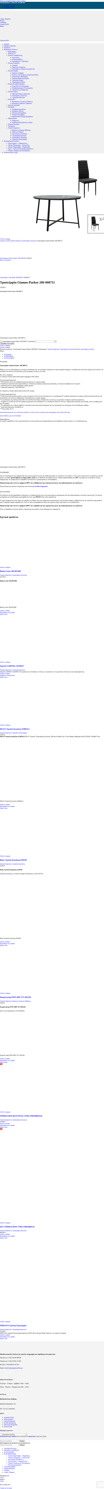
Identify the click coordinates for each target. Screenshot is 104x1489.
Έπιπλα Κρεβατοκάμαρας (16, 84)
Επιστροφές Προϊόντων (15, 1459)
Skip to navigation (6, 1)
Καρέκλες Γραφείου (18, 67)
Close (2, 1477)
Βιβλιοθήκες (12, 52)
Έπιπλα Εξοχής (13, 71)
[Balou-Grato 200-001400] (30, 565)
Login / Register (9, 1472)
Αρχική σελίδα (5, 241)
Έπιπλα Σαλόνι (13, 91)
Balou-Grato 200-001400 (10, 571)
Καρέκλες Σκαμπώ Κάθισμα (21, 130)
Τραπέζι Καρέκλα (14, 128)
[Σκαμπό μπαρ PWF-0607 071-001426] (30, 991)
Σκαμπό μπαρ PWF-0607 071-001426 (15, 997)
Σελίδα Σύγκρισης (10, 1423)
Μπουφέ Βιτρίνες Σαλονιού (21, 94)
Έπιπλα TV (12, 53)
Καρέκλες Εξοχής (18, 73)
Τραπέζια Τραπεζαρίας (19, 139)
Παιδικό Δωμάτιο (13, 124)
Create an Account (6, 1488)
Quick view (4, 614)
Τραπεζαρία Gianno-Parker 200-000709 (13, 258)
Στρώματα (11, 126)
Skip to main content (18, 1)
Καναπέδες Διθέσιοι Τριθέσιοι (22, 103)
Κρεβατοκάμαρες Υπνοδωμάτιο (22, 88)
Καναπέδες (11, 99)
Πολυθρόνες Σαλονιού (19, 96)
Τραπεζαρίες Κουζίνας (19, 137)
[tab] (7, 354)
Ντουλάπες (15, 57)
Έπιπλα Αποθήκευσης (15, 55)
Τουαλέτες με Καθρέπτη (20, 90)
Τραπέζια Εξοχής (17, 80)
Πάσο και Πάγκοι (18, 132)
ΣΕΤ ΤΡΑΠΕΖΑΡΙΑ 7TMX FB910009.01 (17, 1227)
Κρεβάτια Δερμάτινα (18, 109)
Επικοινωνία (8, 1426)
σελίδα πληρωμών (41, 486)
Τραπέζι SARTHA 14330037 (12, 666)
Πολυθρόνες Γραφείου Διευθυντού (23, 69)
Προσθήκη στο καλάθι (7, 343)
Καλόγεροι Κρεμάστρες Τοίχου (22, 122)
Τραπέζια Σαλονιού (18, 97)
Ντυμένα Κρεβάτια (18, 115)
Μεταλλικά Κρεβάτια (19, 113)
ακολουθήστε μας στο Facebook (10, 416)
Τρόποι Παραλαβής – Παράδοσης (19, 147)
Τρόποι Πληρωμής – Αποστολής (18, 145)
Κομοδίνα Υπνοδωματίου (20, 86)
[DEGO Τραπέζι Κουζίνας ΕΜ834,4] (30, 723)
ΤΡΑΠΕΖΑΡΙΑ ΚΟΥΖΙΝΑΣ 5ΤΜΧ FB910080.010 (21, 1116)
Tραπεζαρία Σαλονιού (19, 1329)
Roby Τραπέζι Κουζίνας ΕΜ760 (13, 860)
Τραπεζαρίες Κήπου (18, 82)
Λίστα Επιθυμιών (9, 1421)
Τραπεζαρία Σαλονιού (19, 135)
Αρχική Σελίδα (9, 1417)
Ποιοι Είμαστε (9, 1419)
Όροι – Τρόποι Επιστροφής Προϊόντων (20, 149)
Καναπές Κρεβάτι (14, 105)
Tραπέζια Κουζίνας (18, 670)
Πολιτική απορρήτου (10, 1425)
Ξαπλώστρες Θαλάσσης (20, 77)
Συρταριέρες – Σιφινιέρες (20, 61)
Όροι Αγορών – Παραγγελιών (17, 143)
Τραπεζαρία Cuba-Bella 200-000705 (12, 277)
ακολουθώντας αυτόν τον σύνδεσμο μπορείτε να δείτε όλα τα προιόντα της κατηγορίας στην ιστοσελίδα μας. (35, 412)
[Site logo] (14, 17)
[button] (7, 612)
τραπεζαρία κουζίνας (87, 349)
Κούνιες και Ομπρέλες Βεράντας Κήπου (25, 75)
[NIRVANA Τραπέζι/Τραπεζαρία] (30, 1279)
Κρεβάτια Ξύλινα (17, 111)
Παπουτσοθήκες (17, 59)
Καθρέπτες (15, 120)
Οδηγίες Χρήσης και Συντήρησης (19, 150)
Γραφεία (15, 65)
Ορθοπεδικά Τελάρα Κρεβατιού (22, 116)
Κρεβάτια (11, 107)
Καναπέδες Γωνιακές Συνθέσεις (22, 101)
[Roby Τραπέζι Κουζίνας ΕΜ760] (27, 854)
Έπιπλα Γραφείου (14, 63)
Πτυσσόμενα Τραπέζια (19, 134)
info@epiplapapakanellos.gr (14, 1368)
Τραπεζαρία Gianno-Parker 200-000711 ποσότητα (18, 341)
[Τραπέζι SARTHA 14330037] (30, 660)
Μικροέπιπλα (12, 118)
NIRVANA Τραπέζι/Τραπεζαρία (13, 1325)
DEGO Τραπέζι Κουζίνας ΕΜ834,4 (14, 729)
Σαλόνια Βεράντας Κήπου (20, 78)
